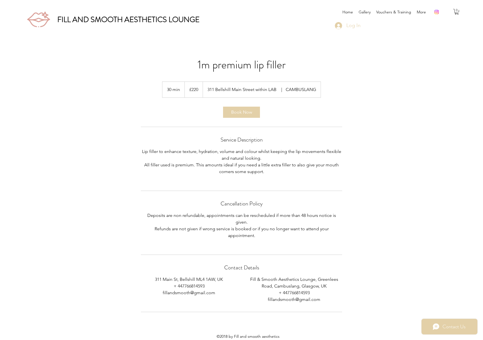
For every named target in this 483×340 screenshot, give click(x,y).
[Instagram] (436, 12)
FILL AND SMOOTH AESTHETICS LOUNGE (128, 19)
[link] (241, 112)
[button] (456, 12)
